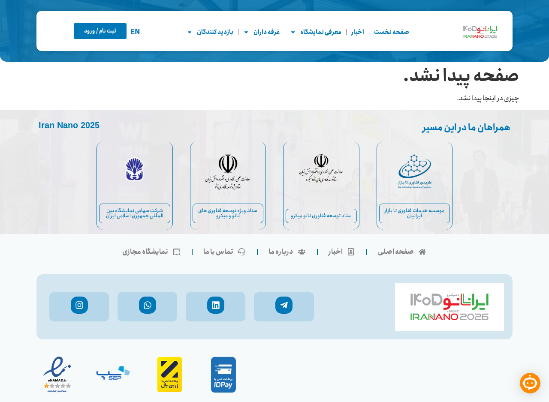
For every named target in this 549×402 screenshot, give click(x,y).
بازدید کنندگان (215, 32)
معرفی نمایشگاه (320, 32)
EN (135, 32)
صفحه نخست (391, 32)
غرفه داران (266, 32)
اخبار (357, 32)
